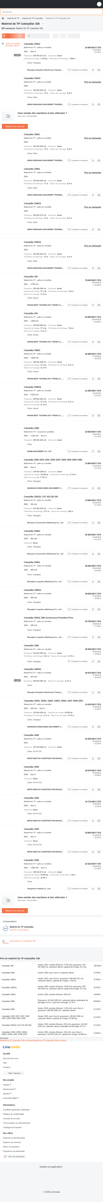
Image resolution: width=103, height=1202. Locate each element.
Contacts (6, 1067)
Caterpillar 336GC (32, 78)
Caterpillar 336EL (32, 134)
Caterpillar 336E (31, 645)
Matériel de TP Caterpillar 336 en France (49, 1040)
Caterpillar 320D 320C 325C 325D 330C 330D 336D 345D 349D (53, 460)
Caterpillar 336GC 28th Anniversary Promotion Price (48, 618)
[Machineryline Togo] (17, 4)
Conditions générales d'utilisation (16, 1110)
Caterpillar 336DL (32, 169)
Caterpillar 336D (31, 428)
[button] (99, 4)
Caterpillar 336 (31, 277)
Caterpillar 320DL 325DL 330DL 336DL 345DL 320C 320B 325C (53, 701)
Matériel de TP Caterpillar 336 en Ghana (16, 1040)
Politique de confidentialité (13, 1114)
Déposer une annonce (14, 126)
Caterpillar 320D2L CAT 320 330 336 (41, 497)
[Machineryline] (3, 18)
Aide (5, 1063)
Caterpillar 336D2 (32, 44)
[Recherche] (99, 11)
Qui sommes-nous (10, 1058)
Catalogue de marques (12, 1127)
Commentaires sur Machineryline (16, 1123)
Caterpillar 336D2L (32, 203)
